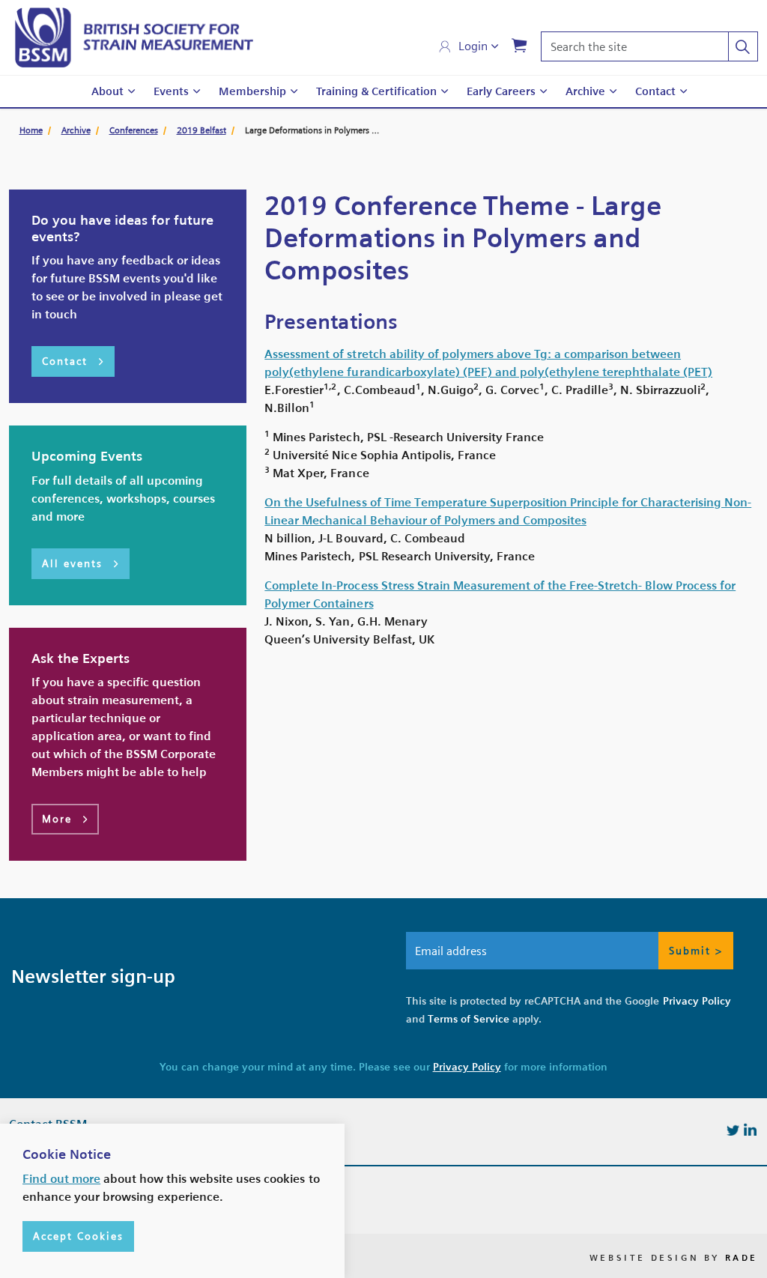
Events (171, 91)
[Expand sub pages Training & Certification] (444, 92)
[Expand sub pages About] (131, 92)
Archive (585, 91)
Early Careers (501, 91)
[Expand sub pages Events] (196, 92)
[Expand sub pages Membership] (293, 92)
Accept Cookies (78, 1236)
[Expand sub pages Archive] (612, 92)
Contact (655, 91)
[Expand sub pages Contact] (683, 92)
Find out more (61, 1179)
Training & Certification (376, 91)
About (107, 91)
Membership (252, 91)
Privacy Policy (697, 1001)
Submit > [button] (696, 951)
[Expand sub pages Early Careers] (543, 92)
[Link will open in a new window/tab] (733, 1129)
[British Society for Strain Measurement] (134, 37)
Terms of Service (468, 1019)
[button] (743, 46)
